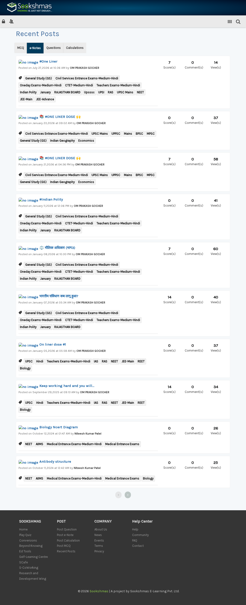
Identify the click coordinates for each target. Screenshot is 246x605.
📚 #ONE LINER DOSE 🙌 (60, 116)
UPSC (29, 361)
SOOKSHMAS (30, 521)
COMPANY (103, 521)
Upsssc (89, 92)
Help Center (142, 521)
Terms (98, 546)
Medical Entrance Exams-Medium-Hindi (74, 444)
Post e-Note (65, 535)
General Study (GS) (38, 78)
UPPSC (115, 133)
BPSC (139, 133)
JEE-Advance (45, 99)
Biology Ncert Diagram (58, 427)
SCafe (23, 562)
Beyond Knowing (31, 546)
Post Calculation (68, 540)
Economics (86, 140)
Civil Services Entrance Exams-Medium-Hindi (86, 78)
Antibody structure (55, 461)
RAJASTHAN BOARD (67, 92)
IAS (96, 361)
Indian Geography (62, 140)
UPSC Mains (125, 92)
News (98, 535)
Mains (128, 133)
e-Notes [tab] (35, 48)
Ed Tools (25, 551)
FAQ (134, 540)
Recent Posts (66, 551)
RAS (110, 92)
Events (99, 540)
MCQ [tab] (20, 48)
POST (61, 521)
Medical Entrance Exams (122, 444)
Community (140, 535)
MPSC (151, 133)
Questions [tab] (53, 48)
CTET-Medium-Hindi (79, 85)
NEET (140, 92)
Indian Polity (28, 92)
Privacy (99, 551)
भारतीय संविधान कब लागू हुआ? (58, 296)
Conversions (28, 540)
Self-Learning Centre (33, 557)
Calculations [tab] (75, 48)
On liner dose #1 (52, 344)
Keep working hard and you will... (66, 386)
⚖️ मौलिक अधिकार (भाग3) (57, 248)
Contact (138, 546)
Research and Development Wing (32, 575)
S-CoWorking (28, 567)
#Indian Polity (51, 199)
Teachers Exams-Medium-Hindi (118, 85)
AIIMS (39, 444)
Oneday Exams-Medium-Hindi (41, 85)
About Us (100, 529)
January (45, 92)
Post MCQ (64, 546)
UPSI (101, 92)
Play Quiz (25, 535)
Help (135, 529)
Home (23, 529)
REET (141, 361)
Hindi (39, 361)
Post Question (67, 529)
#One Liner (48, 61)
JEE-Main (26, 99)
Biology (25, 368)
